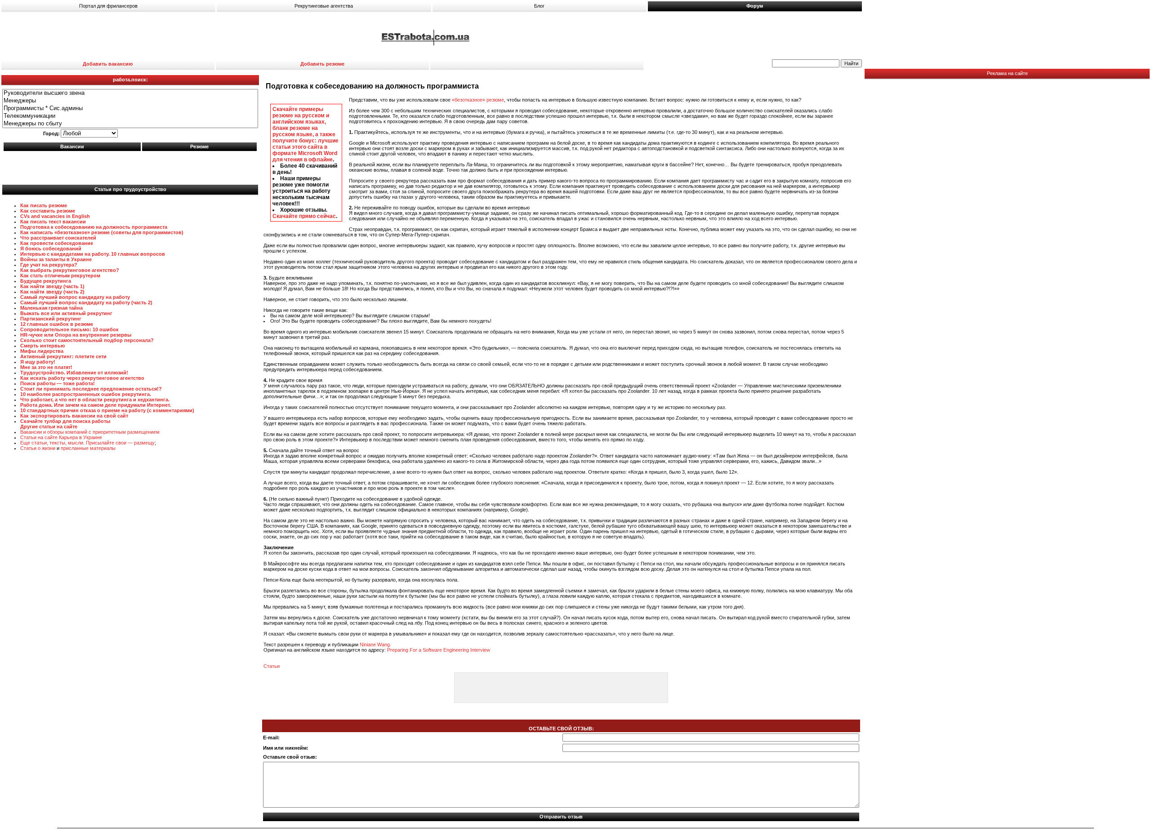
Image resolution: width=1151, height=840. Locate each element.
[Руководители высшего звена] (130, 93)
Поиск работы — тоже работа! (57, 383)
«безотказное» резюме (478, 99)
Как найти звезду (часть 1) (52, 286)
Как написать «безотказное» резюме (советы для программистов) (101, 232)
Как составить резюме (47, 210)
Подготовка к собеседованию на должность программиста (93, 227)
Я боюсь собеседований (50, 248)
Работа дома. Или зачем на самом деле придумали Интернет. (95, 405)
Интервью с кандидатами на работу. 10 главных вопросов (92, 254)
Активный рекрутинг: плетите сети (63, 356)
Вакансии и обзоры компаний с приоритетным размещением (90, 432)
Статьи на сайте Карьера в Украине (61, 437)
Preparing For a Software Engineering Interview (438, 650)
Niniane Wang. (375, 644)
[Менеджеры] (130, 101)
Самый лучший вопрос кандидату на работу (75, 297)
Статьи (271, 666)
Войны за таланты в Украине (56, 259)
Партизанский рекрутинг (50, 318)
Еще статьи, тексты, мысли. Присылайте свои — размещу (87, 442)
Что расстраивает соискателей (58, 237)
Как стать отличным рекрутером (60, 275)
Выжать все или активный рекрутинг (66, 313)
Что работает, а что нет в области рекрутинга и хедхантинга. (95, 399)
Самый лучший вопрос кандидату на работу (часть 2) (86, 302)
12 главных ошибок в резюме (56, 324)
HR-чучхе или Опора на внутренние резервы (75, 335)
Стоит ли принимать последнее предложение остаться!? (91, 388)
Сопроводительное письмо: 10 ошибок (69, 329)
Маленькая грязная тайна (51, 308)
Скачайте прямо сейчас (304, 216)
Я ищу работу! (37, 361)
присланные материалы (88, 448)
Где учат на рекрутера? (48, 264)
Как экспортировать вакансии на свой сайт (74, 415)
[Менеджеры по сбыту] (130, 124)
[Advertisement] (130, 165)
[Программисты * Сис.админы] (130, 108)
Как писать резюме (43, 205)
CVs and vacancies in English (55, 216)
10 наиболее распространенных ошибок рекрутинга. (85, 394)
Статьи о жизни (37, 448)
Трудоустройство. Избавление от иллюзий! (74, 372)
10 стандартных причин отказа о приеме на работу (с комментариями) (107, 410)
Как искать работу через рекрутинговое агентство (82, 378)
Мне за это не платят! (46, 367)
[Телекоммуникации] (130, 116)
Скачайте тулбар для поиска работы (65, 421)
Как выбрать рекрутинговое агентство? (69, 270)
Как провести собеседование (56, 243)
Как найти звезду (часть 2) (52, 291)
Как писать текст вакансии (53, 221)
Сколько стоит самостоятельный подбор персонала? (87, 340)
